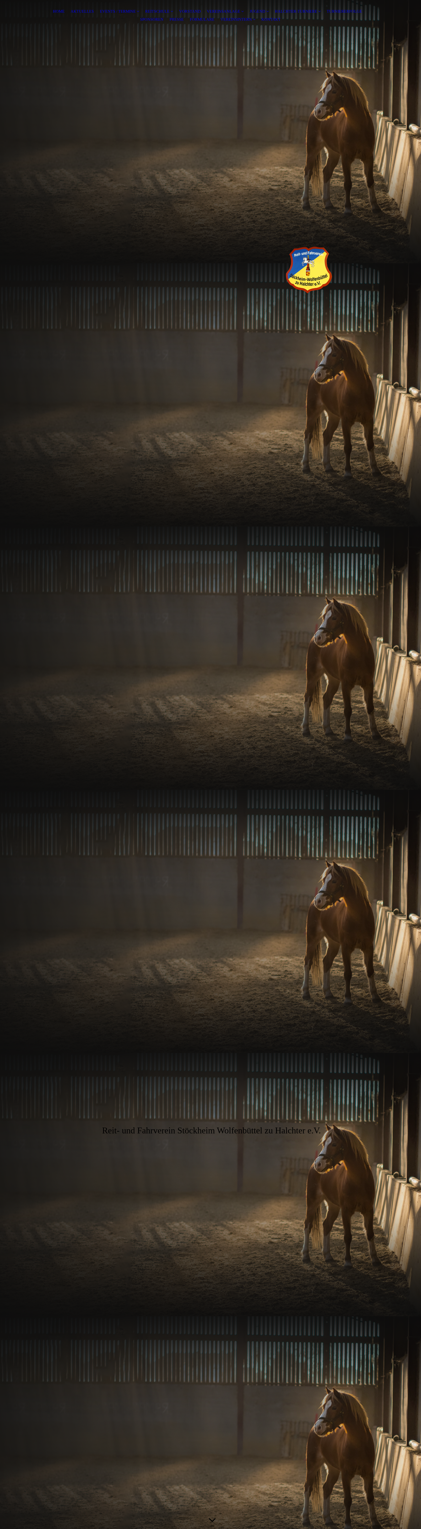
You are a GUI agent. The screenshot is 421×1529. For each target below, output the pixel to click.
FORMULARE (202, 19)
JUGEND (257, 11)
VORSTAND (190, 11)
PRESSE (177, 19)
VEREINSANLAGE (224, 11)
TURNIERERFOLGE (344, 11)
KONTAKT (271, 19)
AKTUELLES (82, 11)
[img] (210, 262)
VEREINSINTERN (236, 19)
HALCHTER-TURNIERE (296, 11)
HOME (59, 11)
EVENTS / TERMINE (118, 11)
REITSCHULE (157, 11)
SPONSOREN (151, 19)
